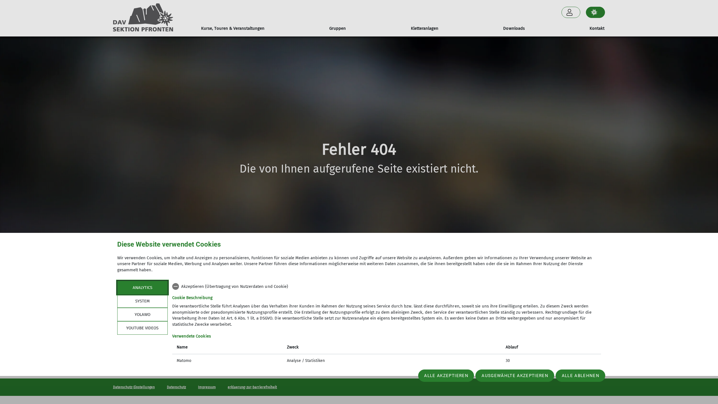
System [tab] (142, 301)
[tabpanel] (386, 324)
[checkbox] (386, 286)
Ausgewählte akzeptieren (515, 375)
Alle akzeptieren (446, 375)
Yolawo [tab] (142, 314)
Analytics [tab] (142, 287)
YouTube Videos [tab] (142, 327)
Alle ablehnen (580, 375)
